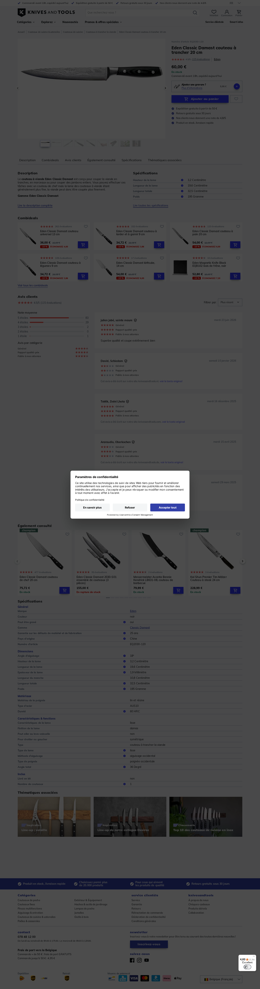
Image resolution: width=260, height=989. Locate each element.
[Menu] (254, 957)
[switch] (247, 967)
